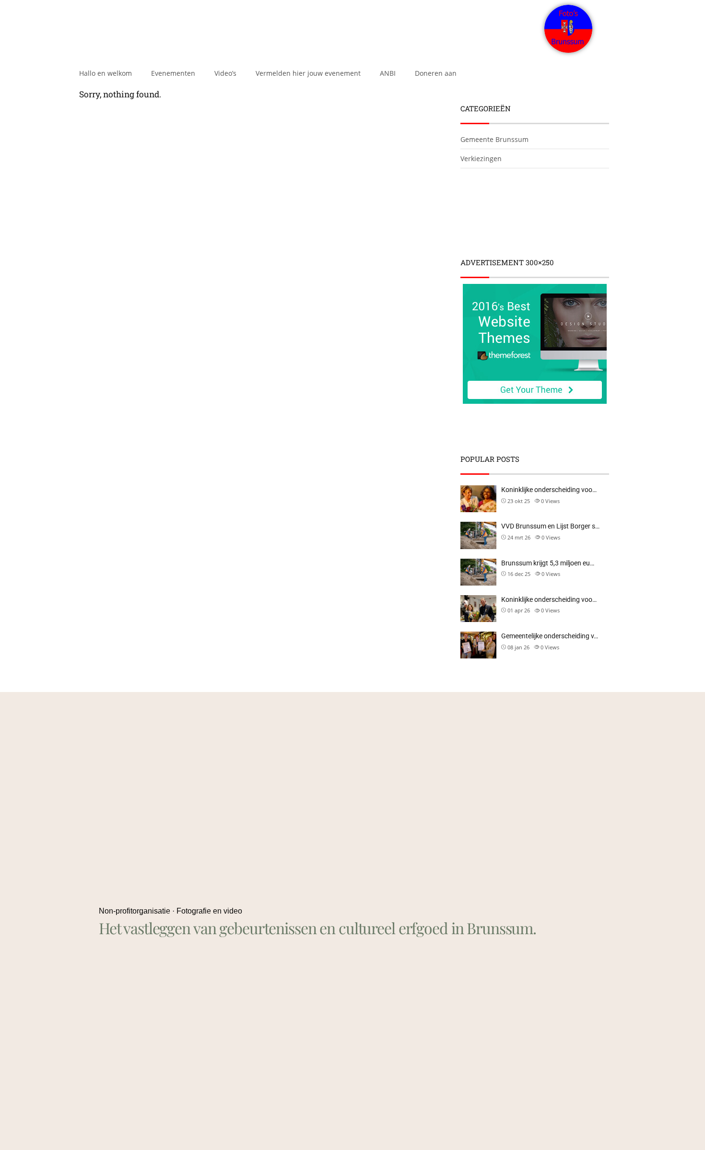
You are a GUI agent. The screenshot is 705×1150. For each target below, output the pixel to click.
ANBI (388, 73)
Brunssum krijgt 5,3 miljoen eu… (547, 563)
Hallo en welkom (105, 73)
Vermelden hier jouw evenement (308, 73)
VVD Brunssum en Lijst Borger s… (550, 526)
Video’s (225, 73)
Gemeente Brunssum (494, 139)
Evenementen (173, 73)
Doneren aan (436, 73)
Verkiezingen (481, 158)
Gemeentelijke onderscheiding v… (549, 636)
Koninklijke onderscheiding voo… (549, 489)
